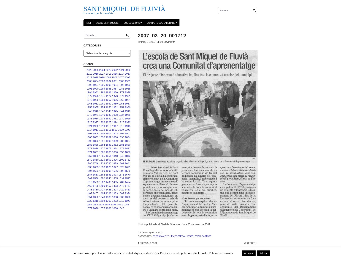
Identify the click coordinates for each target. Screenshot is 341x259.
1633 (102, 167)
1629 (108, 167)
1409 (89, 193)
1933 (102, 118)
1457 (108, 185)
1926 (102, 122)
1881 (121, 144)
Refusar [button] (263, 253)
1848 (115, 156)
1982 (102, 92)
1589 (128, 170)
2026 (89, 70)
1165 (89, 204)
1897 (108, 137)
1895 (121, 137)
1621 (128, 167)
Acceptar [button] (248, 253)
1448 (121, 185)
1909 (121, 129)
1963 (89, 103)
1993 (121, 84)
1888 (121, 141)
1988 (108, 88)
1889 (115, 141)
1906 (96, 133)
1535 (115, 178)
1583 (96, 174)
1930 (121, 118)
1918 (108, 126)
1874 (115, 148)
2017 (102, 73)
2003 (102, 81)
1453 (115, 185)
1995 (108, 84)
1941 (96, 114)
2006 (127, 77)
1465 (96, 185)
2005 (89, 81)
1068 (108, 208)
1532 (121, 178)
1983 (96, 92)
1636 (89, 167)
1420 (121, 189)
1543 (108, 178)
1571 (121, 174)
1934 (96, 118)
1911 (108, 129)
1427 (102, 189)
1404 (102, 193)
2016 (108, 73)
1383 (115, 193)
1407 (96, 193)
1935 (89, 118)
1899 (96, 137)
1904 (108, 133)
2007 (121, 77)
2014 (121, 73)
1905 (102, 133)
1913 (96, 129)
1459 (102, 185)
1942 (89, 114)
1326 (128, 197)
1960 (108, 103)
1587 (89, 174)
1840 (89, 159)
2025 (96, 70)
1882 (115, 144)
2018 (96, 73)
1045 (121, 208)
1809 (108, 159)
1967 (108, 99)
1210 (121, 200)
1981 (108, 92)
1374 (128, 193)
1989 (102, 88)
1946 (108, 111)
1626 (121, 167)
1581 (108, 174)
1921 (89, 126)
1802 (121, 159)
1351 (89, 197)
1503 (96, 182)
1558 (96, 178)
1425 (108, 189)
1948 (96, 111)
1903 (115, 133)
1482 (121, 182)
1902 (121, 133)
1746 (96, 163)
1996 (102, 84)
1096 (113, 204)
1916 (121, 126)
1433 (89, 189)
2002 (108, 81)
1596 (115, 170)
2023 (108, 70)
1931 (115, 118)
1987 (115, 88)
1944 (121, 111)
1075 (102, 208)
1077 (89, 208)
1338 (115, 197)
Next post (249, 243)
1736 (102, 163)
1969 (96, 99)
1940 (102, 114)
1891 (102, 141)
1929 (128, 118)
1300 (108, 200)
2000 (121, 81)
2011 (95, 77)
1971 (128, 96)
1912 (102, 129)
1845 (121, 156)
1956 (89, 107)
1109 (107, 204)
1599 (102, 170)
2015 (115, 73)
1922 (128, 122)
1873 (121, 148)
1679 (115, 163)
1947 (102, 111)
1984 (89, 92)
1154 (95, 204)
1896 (115, 137)
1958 (121, 103)
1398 (108, 193)
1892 (96, 141)
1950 (128, 107)
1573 (115, 174)
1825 (102, 159)
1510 (89, 182)
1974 (108, 96)
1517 (128, 178)
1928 (89, 122)
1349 (102, 197)
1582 (102, 174)
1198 (127, 200)
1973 (115, 96)
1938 (115, 114)
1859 (121, 152)
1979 (121, 92)
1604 (89, 170)
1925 (108, 122)
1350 (96, 197)
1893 (89, 141)
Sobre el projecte (107, 23)
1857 (89, 156)
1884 (102, 144)
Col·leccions (133, 24)
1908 (127, 129)
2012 (89, 77)
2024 (102, 70)
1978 (128, 92)
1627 (115, 167)
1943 (128, 111)
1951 (121, 107)
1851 (108, 156)
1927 (96, 122)
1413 (128, 189)
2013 (128, 73)
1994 (115, 84)
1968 (102, 99)
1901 (128, 133)
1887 (128, 141)
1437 (128, 185)
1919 (102, 126)
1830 (96, 159)
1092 (120, 204)
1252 (115, 200)
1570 (128, 174)
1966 (115, 99)
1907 (89, 133)
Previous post (148, 243)
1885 (96, 144)
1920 (96, 126)
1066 (115, 208)
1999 (128, 81)
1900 (89, 137)
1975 (102, 96)
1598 (108, 170)
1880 (128, 144)
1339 (108, 197)
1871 (89, 152)
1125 (101, 204)
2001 (115, 81)
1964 (128, 99)
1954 (102, 107)
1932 (108, 118)
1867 (96, 152)
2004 (96, 81)
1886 (89, 144)
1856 (96, 156)
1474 (128, 182)
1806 (115, 159)
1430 (96, 189)
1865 (102, 152)
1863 (108, 152)
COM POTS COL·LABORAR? (162, 24)
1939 (108, 114)
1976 (96, 96)
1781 (128, 159)
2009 (108, 77)
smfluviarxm (167, 42)
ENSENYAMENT (161, 236)
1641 (128, 163)
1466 (89, 185)
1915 (128, 126)
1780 (89, 163)
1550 (102, 178)
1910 (114, 129)
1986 (121, 88)
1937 (121, 114)
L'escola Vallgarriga (198, 236)
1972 (121, 96)
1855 (102, 156)
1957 (128, 103)
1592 (121, 170)
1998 (89, 84)
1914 (89, 129)
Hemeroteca (177, 236)
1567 (89, 178)
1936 (128, 114)
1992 (128, 84)
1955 (96, 107)
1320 (89, 200)
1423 (115, 189)
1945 (115, 111)
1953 (108, 107)
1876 (108, 148)
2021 (121, 70)
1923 (121, 122)
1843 (128, 156)
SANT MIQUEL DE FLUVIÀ (124, 8)
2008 (114, 77)
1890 (108, 141)
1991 (89, 88)
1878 (96, 148)
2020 (128, 70)
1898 (102, 137)
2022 (115, 70)
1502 (102, 182)
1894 (128, 137)
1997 (96, 84)
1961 (102, 103)
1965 (121, 99)
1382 (121, 193)
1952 (115, 107)
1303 (102, 200)
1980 (115, 92)
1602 (96, 170)
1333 (121, 197)
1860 (115, 152)
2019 (89, 73)
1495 (115, 182)
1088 (126, 204)
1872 (128, 148)
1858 (128, 152)
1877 (102, 148)
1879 (89, 148)
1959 (115, 103)
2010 (102, 77)
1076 (96, 208)
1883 (108, 144)
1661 (121, 163)
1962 (96, 103)
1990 (96, 88)
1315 (96, 200)
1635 (96, 167)
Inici (88, 23)
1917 (115, 126)
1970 (89, 99)
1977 (89, 96)
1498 (108, 182)
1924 (115, 122)
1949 (89, 111)
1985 (128, 88)
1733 (108, 163)
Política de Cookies (221, 253)
